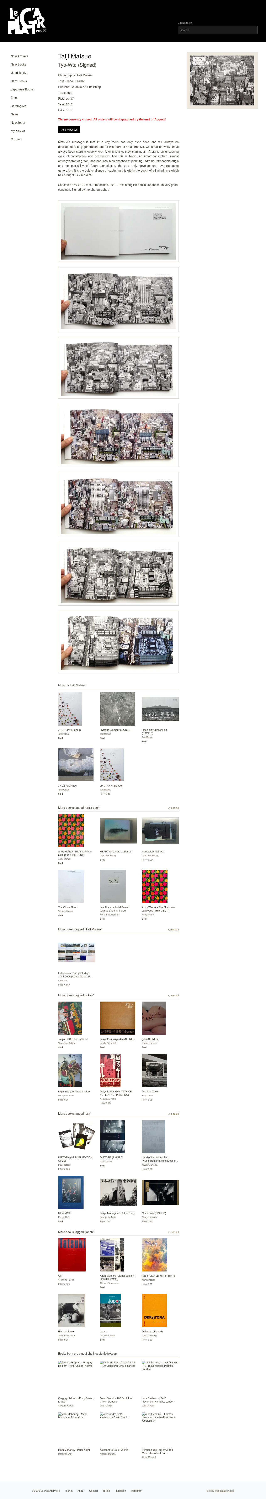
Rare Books (19, 81)
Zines (14, 97)
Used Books (19, 72)
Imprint (69, 1490)
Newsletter (18, 122)
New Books (18, 64)
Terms (106, 1490)
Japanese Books (22, 89)
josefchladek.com (224, 1490)
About (81, 1490)
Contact (16, 139)
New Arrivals (19, 56)
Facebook (120, 1490)
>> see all (173, 807)
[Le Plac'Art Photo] (28, 21)
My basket (18, 131)
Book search (185, 22)
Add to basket (69, 129)
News (14, 114)
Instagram (136, 1490)
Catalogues (19, 106)
